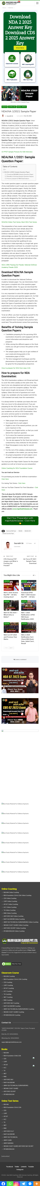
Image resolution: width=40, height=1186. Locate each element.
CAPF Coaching (8, 985)
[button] (20, 47)
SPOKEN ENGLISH (9, 1094)
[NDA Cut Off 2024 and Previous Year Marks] (11, 627)
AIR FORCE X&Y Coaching (11, 1003)
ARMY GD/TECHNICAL (11, 1137)
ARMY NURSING (8, 1143)
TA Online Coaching (9, 910)
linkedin (24, 1166)
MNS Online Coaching (10, 913)
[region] (20, 47)
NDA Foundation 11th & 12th (12, 1107)
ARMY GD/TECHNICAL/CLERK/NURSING (16, 1085)
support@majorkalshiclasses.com (12, 1042)
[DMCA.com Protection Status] (12, 964)
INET (5, 1073)
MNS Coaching (8, 1000)
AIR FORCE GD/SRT (10, 1091)
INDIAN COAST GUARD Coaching (14, 1012)
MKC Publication (12, 80)
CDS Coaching (8, 982)
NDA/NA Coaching (9, 976)
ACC (5, 1067)
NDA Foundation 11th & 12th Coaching (15, 979)
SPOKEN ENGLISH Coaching (12, 1015)
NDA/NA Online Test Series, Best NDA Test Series (19, 222)
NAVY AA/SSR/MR (9, 1082)
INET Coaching (8, 997)
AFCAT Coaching (9, 988)
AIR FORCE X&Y (9, 1079)
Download (12, 107)
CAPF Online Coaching (10, 901)
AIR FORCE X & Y (9, 1131)
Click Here (5, 479)
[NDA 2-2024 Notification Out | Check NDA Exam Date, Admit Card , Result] (28, 627)
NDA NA (6, 1104)
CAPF (5, 1061)
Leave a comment (20, 659)
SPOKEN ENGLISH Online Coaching (14, 931)
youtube (31, 1166)
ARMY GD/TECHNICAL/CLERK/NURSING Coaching (19, 1009)
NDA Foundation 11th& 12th (12, 1055)
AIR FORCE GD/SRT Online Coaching (15, 928)
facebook (9, 1166)
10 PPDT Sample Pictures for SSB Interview (17, 152)
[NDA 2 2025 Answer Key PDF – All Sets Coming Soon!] (11, 585)
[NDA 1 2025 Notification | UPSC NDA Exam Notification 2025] (28, 605)
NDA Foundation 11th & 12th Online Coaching (17, 895)
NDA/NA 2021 (28, 531)
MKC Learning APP (28, 64)
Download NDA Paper (11, 531)
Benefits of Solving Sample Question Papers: (20, 176)
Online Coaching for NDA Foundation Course (17, 468)
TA (4, 1070)
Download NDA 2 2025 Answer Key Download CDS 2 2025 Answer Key (20, 30)
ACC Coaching (8, 991)
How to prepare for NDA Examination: (18, 178)
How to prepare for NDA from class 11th (16, 368)
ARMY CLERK (8, 1140)
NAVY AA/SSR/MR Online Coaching (14, 919)
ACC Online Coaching (10, 907)
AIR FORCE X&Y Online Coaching (13, 916)
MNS (5, 1076)
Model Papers (21, 107)
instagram (20, 1169)
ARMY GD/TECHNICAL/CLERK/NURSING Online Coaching (21, 922)
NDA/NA (4, 107)
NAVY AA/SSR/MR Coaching (12, 1006)
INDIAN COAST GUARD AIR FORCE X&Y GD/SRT (18, 1146)
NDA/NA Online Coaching (11, 892)
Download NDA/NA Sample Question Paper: (20, 174)
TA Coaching (7, 994)
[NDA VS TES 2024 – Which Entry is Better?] (11, 605)
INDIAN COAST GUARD (11, 1088)
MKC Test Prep (28, 80)
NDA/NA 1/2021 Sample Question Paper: (17, 172)
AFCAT (6, 1064)
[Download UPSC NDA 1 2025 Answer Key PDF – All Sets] (28, 585)
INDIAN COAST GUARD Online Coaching (16, 925)
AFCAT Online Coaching (11, 904)
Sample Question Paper (8, 533)
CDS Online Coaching (10, 898)
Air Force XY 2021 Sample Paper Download (29, 561)
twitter (17, 1166)
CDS (5, 1058)
